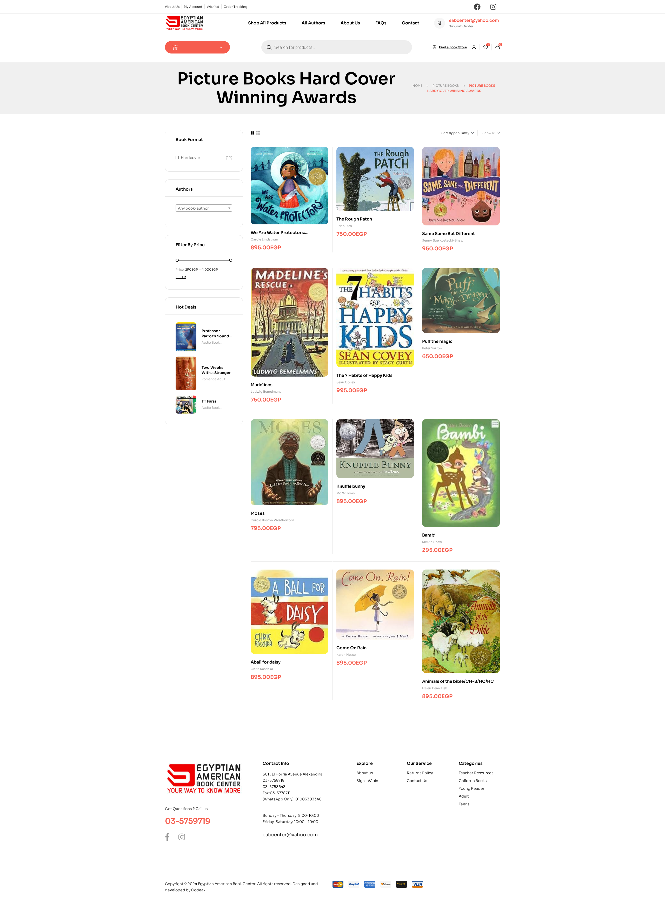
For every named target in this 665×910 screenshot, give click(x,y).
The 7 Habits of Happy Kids (364, 375)
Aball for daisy (266, 662)
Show (486, 133)
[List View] (258, 133)
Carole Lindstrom (264, 239)
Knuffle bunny (350, 486)
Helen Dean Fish (434, 688)
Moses (258, 513)
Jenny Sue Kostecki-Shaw (442, 240)
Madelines (261, 384)
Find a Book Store (453, 47)
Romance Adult (213, 379)
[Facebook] (477, 7)
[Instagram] (493, 7)
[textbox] (204, 208)
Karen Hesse (346, 655)
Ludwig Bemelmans (266, 391)
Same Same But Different (448, 233)
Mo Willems (345, 493)
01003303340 (308, 799)
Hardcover (190, 157)
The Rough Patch (354, 219)
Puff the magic (437, 341)
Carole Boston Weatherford (272, 520)
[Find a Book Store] (434, 47)
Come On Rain (351, 648)
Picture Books (446, 86)
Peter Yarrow (432, 348)
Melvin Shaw (432, 542)
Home (417, 86)
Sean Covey (345, 382)
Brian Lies (344, 226)
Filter (181, 277)
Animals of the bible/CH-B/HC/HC (458, 681)
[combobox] (204, 208)
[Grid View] (252, 133)
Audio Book (211, 342)
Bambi (429, 535)
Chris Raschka (262, 669)
